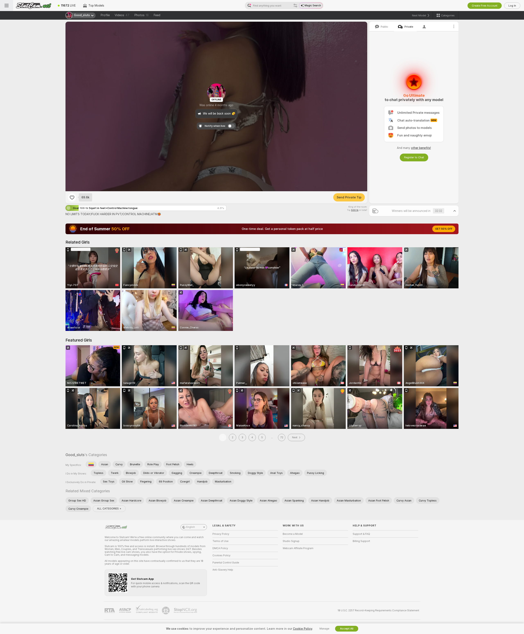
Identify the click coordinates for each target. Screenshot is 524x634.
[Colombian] (91, 464)
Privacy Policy (220, 534)
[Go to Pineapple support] (166, 610)
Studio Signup (291, 541)
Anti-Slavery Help (222, 569)
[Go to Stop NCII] (186, 610)
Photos (141, 15)
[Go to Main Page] (33, 5)
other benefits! (421, 148)
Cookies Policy (221, 555)
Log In (512, 5)
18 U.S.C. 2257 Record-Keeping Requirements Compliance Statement (378, 610)
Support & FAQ (361, 534)
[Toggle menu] (6, 5)
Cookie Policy (302, 628)
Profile (105, 15)
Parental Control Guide (225, 562)
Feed (157, 15)
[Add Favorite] (72, 197)
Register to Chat (414, 157)
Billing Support (361, 541)
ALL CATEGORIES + (109, 508)
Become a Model (293, 534)
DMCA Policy (220, 548)
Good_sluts (75, 455)
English (190, 527)
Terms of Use (220, 541)
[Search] (295, 5)
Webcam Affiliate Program (298, 548)
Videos (122, 15)
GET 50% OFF (443, 228)
